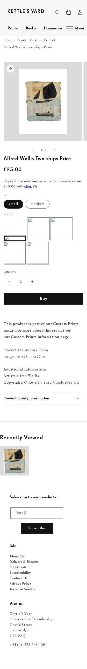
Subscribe (36, 528)
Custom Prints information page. (40, 337)
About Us (17, 556)
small (13, 204)
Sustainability (20, 572)
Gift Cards (18, 567)
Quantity (10, 271)
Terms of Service (23, 589)
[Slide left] (33, 150)
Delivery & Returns (24, 561)
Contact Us (19, 578)
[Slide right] (54, 150)
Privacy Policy (20, 583)
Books (31, 28)
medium (37, 204)
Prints (13, 28)
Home (9, 40)
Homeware (53, 28)
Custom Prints (41, 40)
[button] (68, 12)
